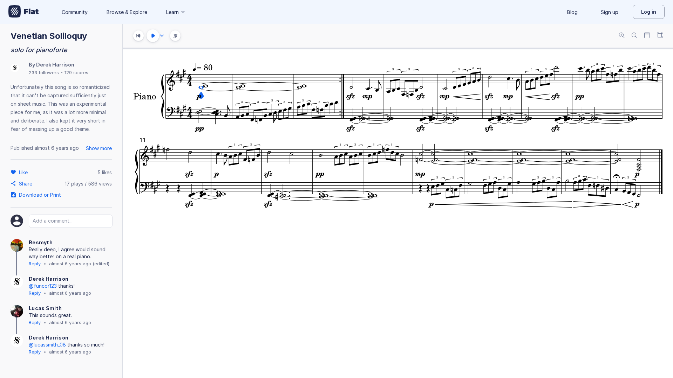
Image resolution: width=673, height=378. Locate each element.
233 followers (44, 72)
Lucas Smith (45, 308)
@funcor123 (43, 286)
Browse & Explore (127, 12)
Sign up (609, 12)
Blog (572, 12)
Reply (35, 263)
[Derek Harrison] (15, 68)
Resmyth (41, 242)
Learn (172, 12)
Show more (99, 148)
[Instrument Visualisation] (175, 35)
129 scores (76, 72)
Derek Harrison (55, 65)
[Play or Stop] (153, 35)
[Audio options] (162, 35)
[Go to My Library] (23, 12)
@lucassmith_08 (47, 345)
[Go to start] (138, 35)
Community (75, 12)
